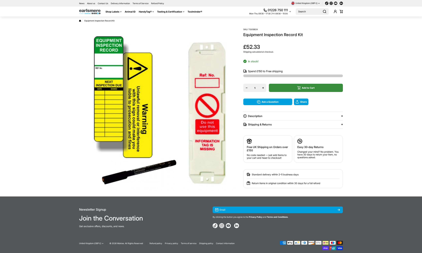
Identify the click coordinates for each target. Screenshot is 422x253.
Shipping (247, 52)
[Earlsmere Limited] (90, 11)
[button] (341, 11)
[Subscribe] (339, 210)
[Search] (324, 11)
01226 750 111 (278, 10)
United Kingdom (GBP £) (90, 243)
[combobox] (312, 11)
